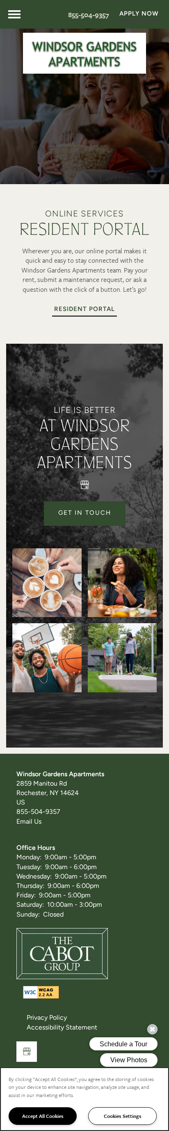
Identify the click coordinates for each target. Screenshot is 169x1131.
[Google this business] (84, 485)
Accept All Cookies (43, 1116)
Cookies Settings (123, 1116)
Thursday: (30, 886)
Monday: (28, 857)
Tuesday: (29, 867)
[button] (139, 14)
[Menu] (14, 14)
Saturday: (30, 905)
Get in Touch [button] (84, 513)
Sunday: (28, 915)
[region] (84, 1099)
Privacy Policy (47, 1018)
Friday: (26, 895)
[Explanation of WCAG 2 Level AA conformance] (41, 992)
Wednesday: (34, 877)
